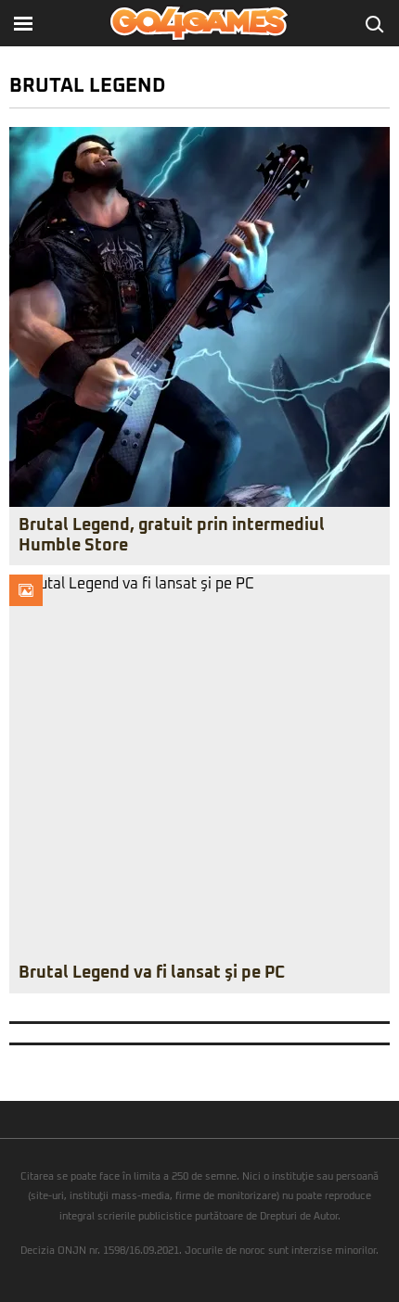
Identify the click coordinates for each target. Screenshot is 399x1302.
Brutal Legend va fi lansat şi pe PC (152, 973)
